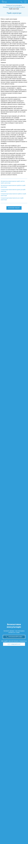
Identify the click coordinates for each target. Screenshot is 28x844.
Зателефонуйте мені (15, 637)
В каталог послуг (14, 208)
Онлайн (19, 5)
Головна (8, 5)
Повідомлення (15, 644)
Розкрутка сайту (19, 7)
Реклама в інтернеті (8, 7)
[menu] (25, 2)
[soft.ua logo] (4, 1)
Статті (13, 5)
